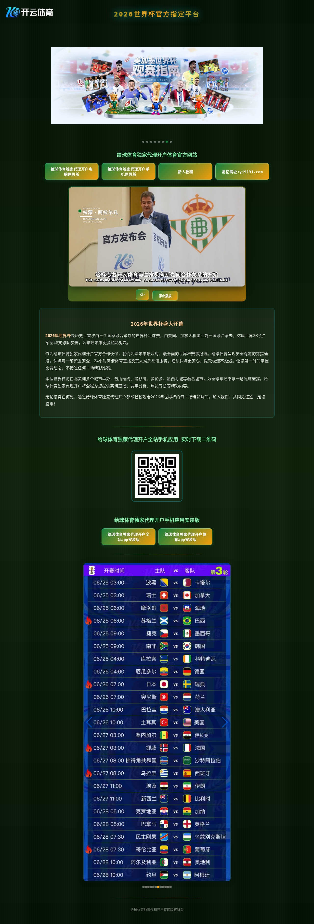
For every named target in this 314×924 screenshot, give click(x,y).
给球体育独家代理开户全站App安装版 (129, 537)
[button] (89, 722)
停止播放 (165, 296)
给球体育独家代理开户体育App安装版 (186, 537)
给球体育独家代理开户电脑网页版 (72, 172)
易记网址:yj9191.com (242, 172)
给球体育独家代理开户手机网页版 (129, 172)
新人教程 (185, 172)
